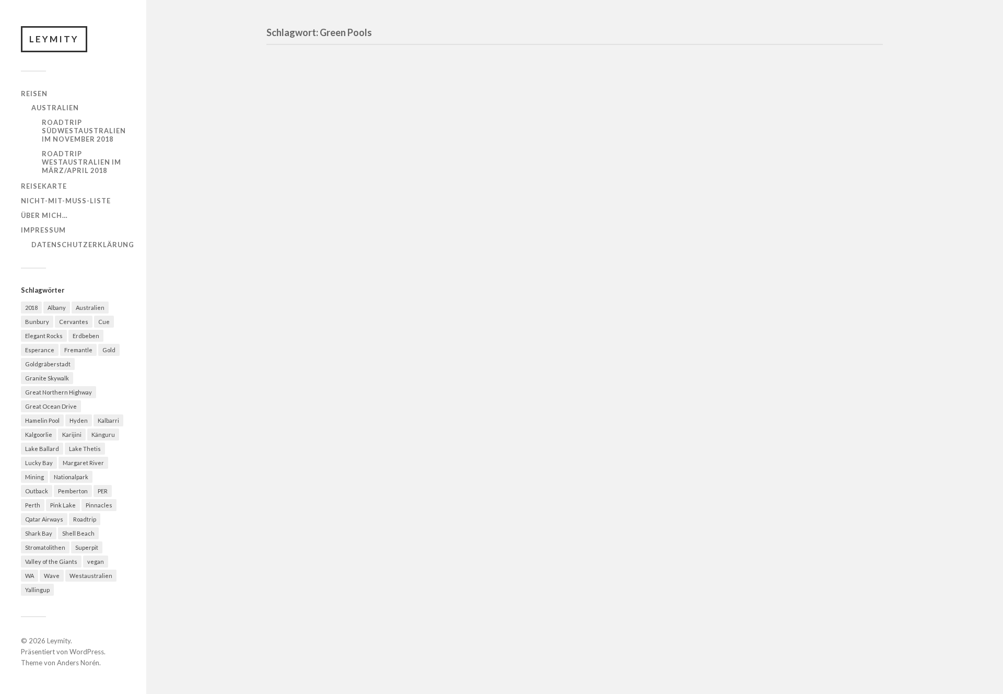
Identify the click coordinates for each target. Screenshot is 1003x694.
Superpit (86, 547)
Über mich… (44, 215)
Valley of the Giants (51, 561)
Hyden (78, 420)
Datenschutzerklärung (82, 244)
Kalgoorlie (38, 434)
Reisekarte (44, 186)
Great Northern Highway (58, 392)
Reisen (34, 93)
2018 (31, 307)
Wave (52, 575)
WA (29, 575)
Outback (36, 491)
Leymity (54, 38)
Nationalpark (71, 476)
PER (103, 491)
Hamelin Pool (42, 420)
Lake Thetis (85, 448)
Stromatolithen (45, 547)
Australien (55, 107)
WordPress (86, 651)
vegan (95, 561)
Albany (57, 307)
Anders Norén (78, 662)
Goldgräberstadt (48, 364)
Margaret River (83, 462)
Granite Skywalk (47, 378)
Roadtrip (84, 519)
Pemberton (73, 491)
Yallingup (37, 589)
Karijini (71, 434)
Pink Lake (63, 505)
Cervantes (73, 321)
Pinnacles (99, 505)
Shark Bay (38, 533)
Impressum (43, 230)
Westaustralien (90, 575)
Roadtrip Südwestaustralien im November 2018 (84, 130)
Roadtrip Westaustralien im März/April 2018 (81, 162)
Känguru (103, 434)
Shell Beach (78, 533)
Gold (108, 349)
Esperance (39, 349)
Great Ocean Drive (51, 406)
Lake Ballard (42, 448)
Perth (32, 505)
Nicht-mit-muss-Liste (66, 200)
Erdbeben (86, 335)
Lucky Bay (39, 462)
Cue (104, 321)
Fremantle (78, 349)
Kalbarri (108, 420)
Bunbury (37, 321)
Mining (34, 476)
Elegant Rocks (44, 335)
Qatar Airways (44, 519)
